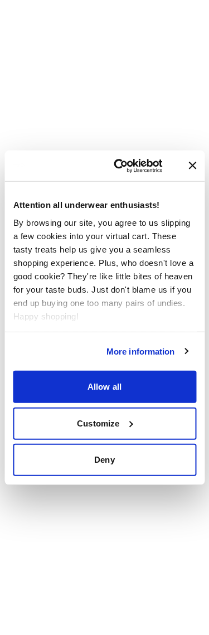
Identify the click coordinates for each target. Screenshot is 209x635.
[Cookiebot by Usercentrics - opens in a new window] (131, 165)
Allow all (104, 386)
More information (140, 351)
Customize (98, 423)
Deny (104, 459)
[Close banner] (192, 165)
